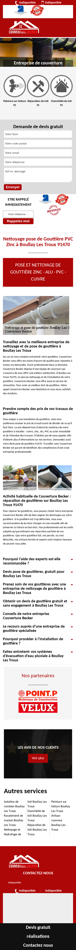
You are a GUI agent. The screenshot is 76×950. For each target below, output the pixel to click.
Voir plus (38, 758)
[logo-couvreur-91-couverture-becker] (24, 27)
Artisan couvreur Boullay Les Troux (58, 822)
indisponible (27, 2)
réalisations (38, 936)
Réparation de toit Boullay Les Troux (37, 830)
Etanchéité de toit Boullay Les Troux (37, 816)
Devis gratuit (38, 927)
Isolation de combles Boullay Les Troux (14, 806)
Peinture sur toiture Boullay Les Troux (60, 806)
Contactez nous (38, 945)
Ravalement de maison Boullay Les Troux (13, 820)
